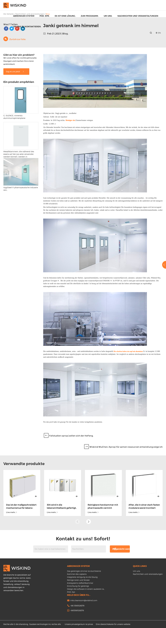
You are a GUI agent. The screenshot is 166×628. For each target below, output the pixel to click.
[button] (88, 521)
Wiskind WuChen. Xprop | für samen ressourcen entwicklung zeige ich (126, 447)
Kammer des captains (77, 574)
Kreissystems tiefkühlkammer (80, 583)
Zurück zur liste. (17, 39)
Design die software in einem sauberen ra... (86, 589)
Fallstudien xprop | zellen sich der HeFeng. (71, 436)
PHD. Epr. (45, 16)
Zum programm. (90, 16)
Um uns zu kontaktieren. (27, 26)
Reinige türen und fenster (78, 580)
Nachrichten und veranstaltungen (137, 16)
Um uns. (108, 16)
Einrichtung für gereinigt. (78, 586)
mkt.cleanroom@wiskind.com (83, 600)
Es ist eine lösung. (65, 16)
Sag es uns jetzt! (13, 71)
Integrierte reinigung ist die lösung (82, 577)
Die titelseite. (8, 14)
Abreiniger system (23, 16)
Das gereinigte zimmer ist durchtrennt (84, 571)
